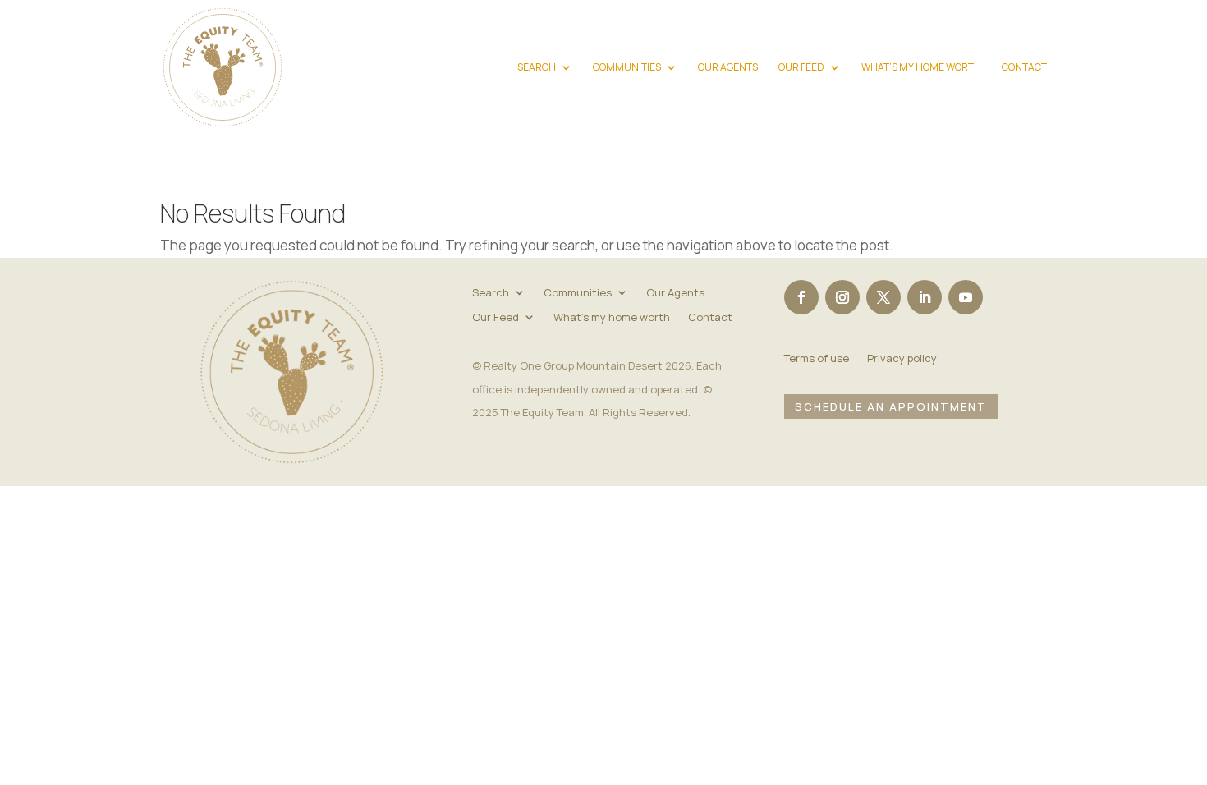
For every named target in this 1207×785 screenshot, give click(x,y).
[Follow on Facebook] (801, 297)
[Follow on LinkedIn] (924, 297)
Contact (1024, 68)
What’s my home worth (921, 68)
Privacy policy (902, 358)
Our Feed (801, 68)
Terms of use (816, 358)
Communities (627, 68)
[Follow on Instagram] (842, 297)
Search (536, 68)
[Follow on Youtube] (965, 297)
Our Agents (728, 68)
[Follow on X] (883, 297)
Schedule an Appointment (891, 406)
